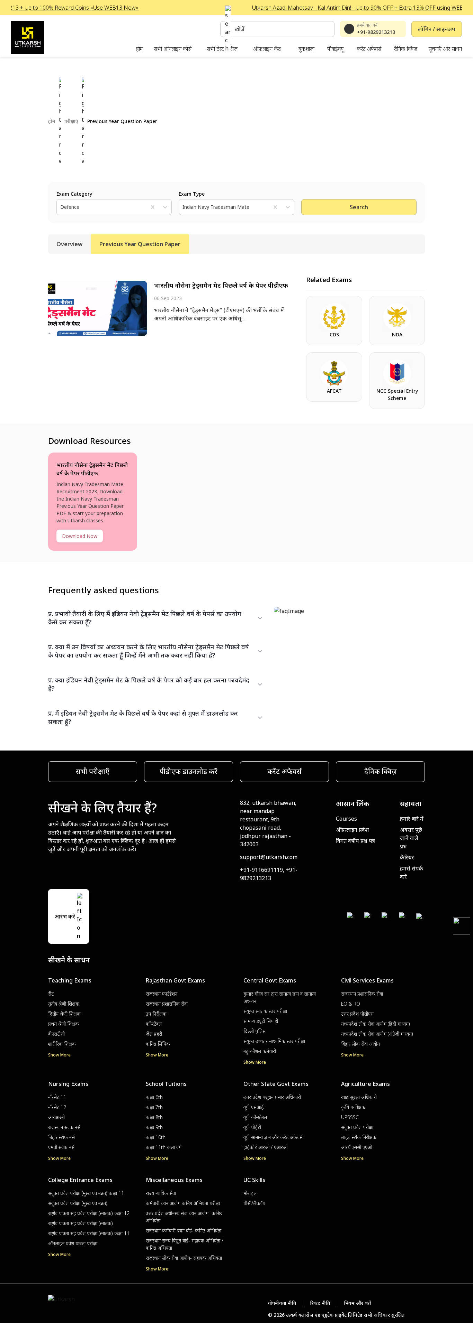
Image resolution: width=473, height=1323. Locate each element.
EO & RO (350, 1003)
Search (359, 207)
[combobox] (61, 207)
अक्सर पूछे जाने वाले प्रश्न (411, 838)
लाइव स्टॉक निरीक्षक (358, 1137)
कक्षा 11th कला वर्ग (163, 1147)
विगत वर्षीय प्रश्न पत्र (355, 841)
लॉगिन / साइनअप (436, 29)
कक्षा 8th (154, 1117)
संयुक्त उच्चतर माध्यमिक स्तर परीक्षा (274, 1041)
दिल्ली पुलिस (254, 1031)
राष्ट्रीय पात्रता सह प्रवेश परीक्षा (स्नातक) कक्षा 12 (89, 1213)
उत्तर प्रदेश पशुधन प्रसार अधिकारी (272, 1097)
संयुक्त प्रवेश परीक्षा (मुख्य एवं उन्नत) (77, 1203)
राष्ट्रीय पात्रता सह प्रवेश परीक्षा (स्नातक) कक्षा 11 (89, 1233)
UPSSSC (350, 1117)
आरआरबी (56, 1117)
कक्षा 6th (154, 1097)
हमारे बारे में (411, 818)
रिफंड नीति (320, 1303)
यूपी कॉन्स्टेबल (255, 1117)
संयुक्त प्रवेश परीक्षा (357, 1127)
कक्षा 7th (154, 1107)
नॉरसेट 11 (57, 1097)
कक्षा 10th (156, 1137)
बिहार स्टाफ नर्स (61, 1137)
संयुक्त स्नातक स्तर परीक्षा (265, 1011)
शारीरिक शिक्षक (62, 1044)
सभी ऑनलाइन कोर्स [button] (172, 49)
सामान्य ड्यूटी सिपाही (260, 1021)
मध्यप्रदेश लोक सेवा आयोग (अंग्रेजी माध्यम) (377, 1034)
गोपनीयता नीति (282, 1303)
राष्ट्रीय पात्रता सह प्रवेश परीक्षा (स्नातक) (80, 1223)
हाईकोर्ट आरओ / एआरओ (265, 1147)
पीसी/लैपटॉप (254, 1203)
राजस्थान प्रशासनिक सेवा (167, 1003)
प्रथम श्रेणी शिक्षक (63, 1024)
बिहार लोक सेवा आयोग (360, 1044)
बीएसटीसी (56, 1034)
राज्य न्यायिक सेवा (161, 1193)
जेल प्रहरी (154, 1034)
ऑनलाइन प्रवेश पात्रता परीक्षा (72, 1243)
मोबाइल (250, 1193)
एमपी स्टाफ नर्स (61, 1147)
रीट (51, 993)
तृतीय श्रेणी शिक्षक (63, 1003)
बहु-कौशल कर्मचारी (259, 1051)
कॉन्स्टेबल (154, 1024)
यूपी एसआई (253, 1107)
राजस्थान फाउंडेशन (161, 993)
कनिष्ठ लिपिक (158, 1044)
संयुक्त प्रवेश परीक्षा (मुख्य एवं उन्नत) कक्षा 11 (86, 1193)
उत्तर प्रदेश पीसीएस (357, 1013)
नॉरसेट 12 (57, 1107)
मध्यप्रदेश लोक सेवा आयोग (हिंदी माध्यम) (375, 1024)
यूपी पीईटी (252, 1127)
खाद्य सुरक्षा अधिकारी (359, 1097)
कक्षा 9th (154, 1127)
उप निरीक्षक (156, 1013)
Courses (346, 818)
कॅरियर (407, 857)
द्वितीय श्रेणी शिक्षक (64, 1013)
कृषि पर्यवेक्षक (353, 1107)
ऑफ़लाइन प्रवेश (352, 829)
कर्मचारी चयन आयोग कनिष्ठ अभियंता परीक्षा (183, 1203)
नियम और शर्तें (357, 1303)
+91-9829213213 (376, 32)
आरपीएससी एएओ (356, 1147)
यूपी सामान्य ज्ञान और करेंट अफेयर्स (273, 1137)
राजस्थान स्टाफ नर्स (64, 1127)
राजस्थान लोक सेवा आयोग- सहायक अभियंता (184, 1258)
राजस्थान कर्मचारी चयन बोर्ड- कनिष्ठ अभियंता (183, 1230)
